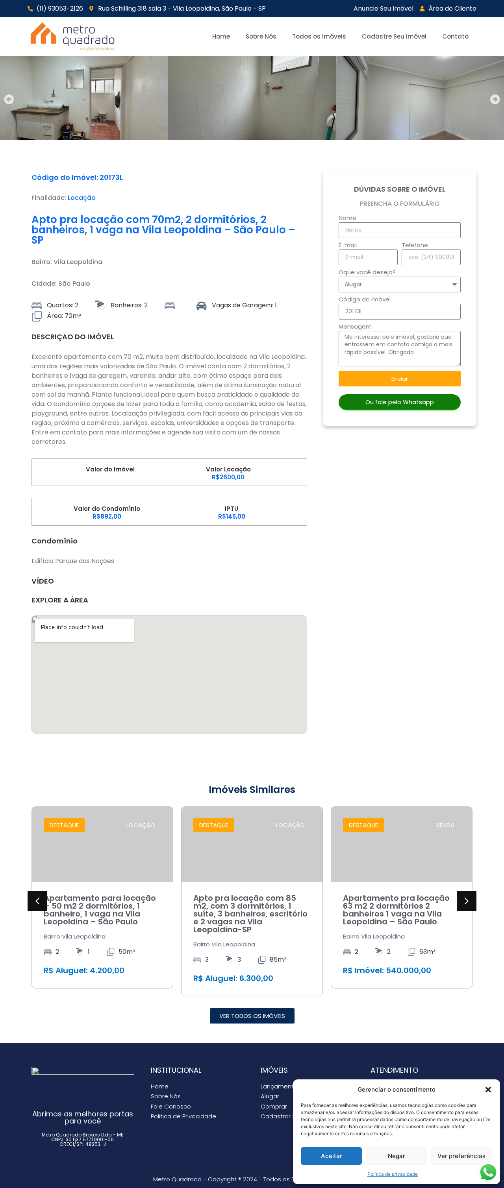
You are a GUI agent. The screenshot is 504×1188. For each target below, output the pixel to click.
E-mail (348, 245)
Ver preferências (461, 1156)
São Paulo (74, 283)
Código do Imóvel (365, 299)
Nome (347, 218)
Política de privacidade (392, 1174)
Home (221, 36)
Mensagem (355, 327)
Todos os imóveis (319, 36)
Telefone (415, 245)
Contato (455, 36)
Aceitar (331, 1156)
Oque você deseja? (367, 272)
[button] (488, 1090)
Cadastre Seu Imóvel (394, 36)
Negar (396, 1156)
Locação (82, 197)
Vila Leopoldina (78, 261)
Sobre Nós (261, 36)
